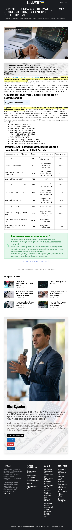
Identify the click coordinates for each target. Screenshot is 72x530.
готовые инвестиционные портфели (25, 77)
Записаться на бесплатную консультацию (35, 261)
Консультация (48, 469)
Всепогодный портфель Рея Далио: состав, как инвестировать (58, 293)
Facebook (9, 448)
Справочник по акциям (62, 470)
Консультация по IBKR (48, 472)
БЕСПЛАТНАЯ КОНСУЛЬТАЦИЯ (14, 435)
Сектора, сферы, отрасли (62, 492)
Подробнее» (7, 494)
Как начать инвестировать (62, 500)
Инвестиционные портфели (13, 29)
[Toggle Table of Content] (26, 102)
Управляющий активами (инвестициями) (48, 505)
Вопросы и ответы (61, 477)
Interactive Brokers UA (61, 481)
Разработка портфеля (47, 482)
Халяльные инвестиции (47, 500)
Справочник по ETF (62, 474)
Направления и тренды (62, 488)
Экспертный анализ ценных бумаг (48, 495)
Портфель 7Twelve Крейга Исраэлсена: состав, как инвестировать (58, 303)
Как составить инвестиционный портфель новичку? (24, 283)
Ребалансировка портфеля (48, 486)
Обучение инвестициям (47, 510)
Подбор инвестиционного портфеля (58, 282)
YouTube (9, 444)
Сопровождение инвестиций (48, 479)
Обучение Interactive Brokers (47, 515)
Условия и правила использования (32, 476)
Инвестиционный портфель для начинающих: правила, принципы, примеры (25, 293)
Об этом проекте (31, 471)
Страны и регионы (60, 495)
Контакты (29, 483)
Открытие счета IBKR (48, 475)
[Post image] (9, 284)
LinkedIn (9, 440)
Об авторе (29, 473)
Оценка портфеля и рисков (47, 490)
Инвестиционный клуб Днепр (33, 487)
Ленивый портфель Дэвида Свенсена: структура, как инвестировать (25, 303)
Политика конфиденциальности (33, 480)
